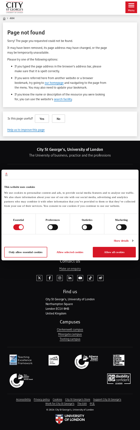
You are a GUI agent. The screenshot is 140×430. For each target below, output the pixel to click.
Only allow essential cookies (25, 252)
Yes (42, 119)
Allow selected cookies (70, 252)
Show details (121, 240)
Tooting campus (70, 339)
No (58, 119)
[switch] (53, 227)
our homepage (54, 83)
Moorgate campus (70, 334)
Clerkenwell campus (70, 329)
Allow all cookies (114, 252)
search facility (63, 99)
